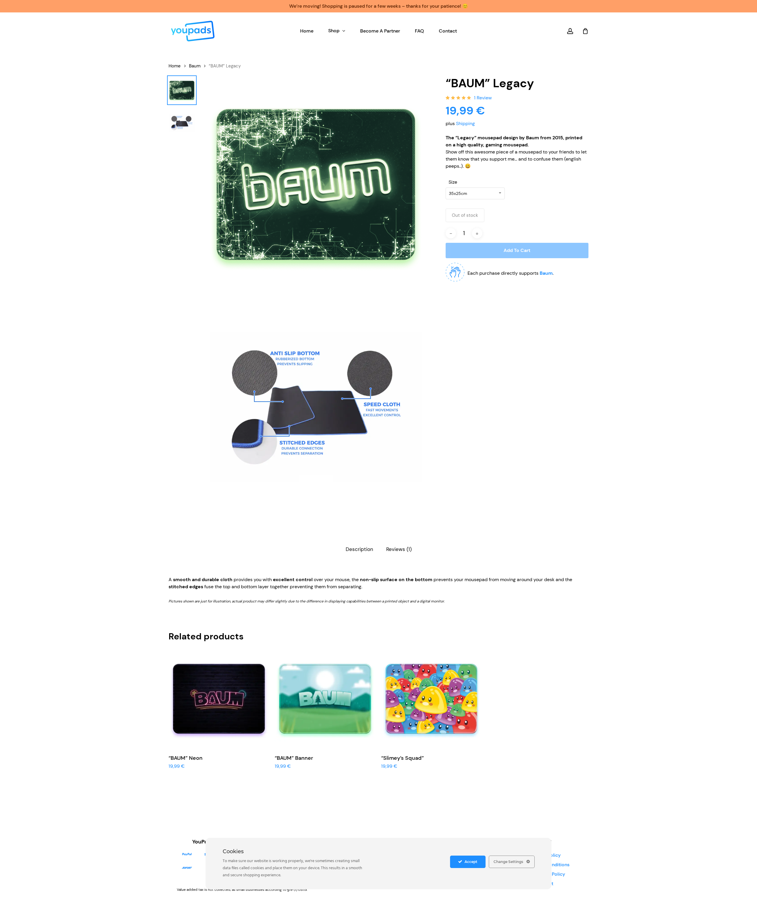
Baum (194, 66)
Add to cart (517, 250)
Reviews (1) (399, 549)
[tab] (359, 549)
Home (175, 66)
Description (359, 549)
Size (453, 182)
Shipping (465, 123)
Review (483, 98)
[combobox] (475, 193)
